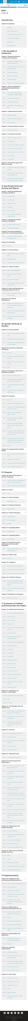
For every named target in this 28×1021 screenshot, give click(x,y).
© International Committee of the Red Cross (14, 1017)
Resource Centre (14, 1018)
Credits (15, 1)
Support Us (14, 1020)
